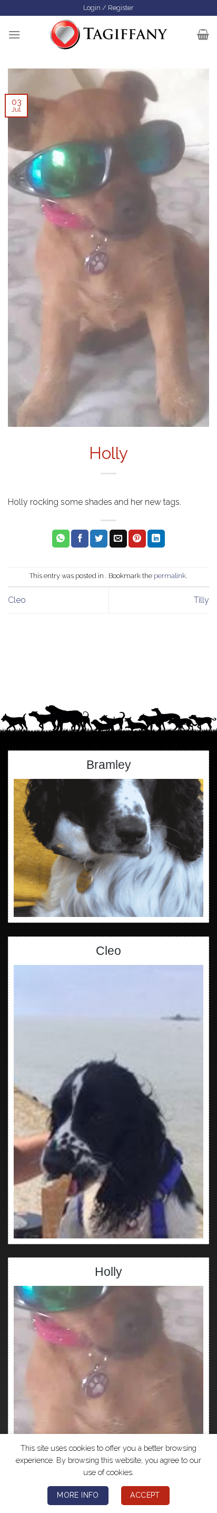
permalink (170, 576)
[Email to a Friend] (118, 539)
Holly (108, 1271)
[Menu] (14, 34)
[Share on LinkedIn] (156, 539)
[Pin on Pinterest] (137, 539)
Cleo (17, 600)
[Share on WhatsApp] (61, 539)
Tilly (201, 600)
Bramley (108, 765)
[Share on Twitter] (98, 539)
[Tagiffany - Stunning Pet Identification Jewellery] (108, 34)
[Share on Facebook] (79, 539)
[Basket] (203, 34)
